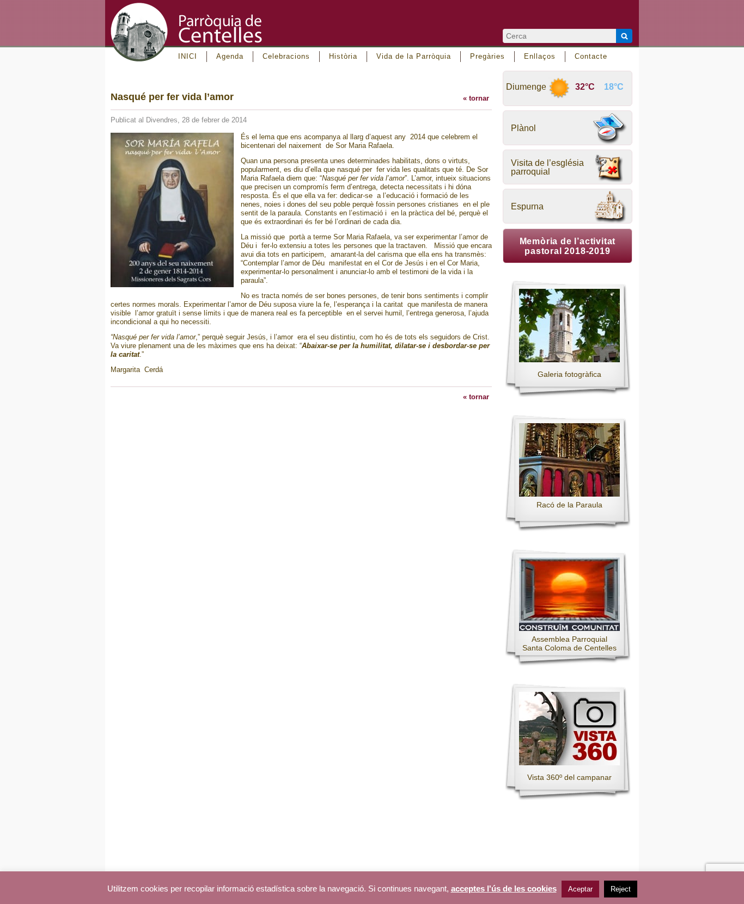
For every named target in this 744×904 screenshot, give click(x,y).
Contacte (591, 56)
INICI (187, 56)
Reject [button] (621, 889)
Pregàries (487, 56)
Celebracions (286, 56)
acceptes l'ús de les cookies (504, 888)
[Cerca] (624, 36)
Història (343, 56)
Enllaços (540, 56)
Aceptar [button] (580, 889)
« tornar (476, 98)
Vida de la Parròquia (413, 56)
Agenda (229, 56)
